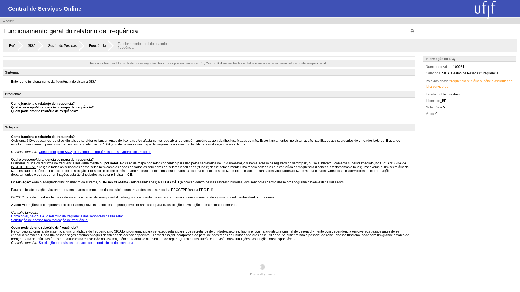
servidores (440, 86)
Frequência (97, 46)
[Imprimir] (412, 33)
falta (429, 86)
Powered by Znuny (262, 274)
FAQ (12, 46)
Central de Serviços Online (45, 8)
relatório (473, 81)
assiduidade (503, 81)
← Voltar (8, 20)
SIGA (31, 46)
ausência (486, 81)
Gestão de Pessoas (62, 46)
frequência (458, 81)
